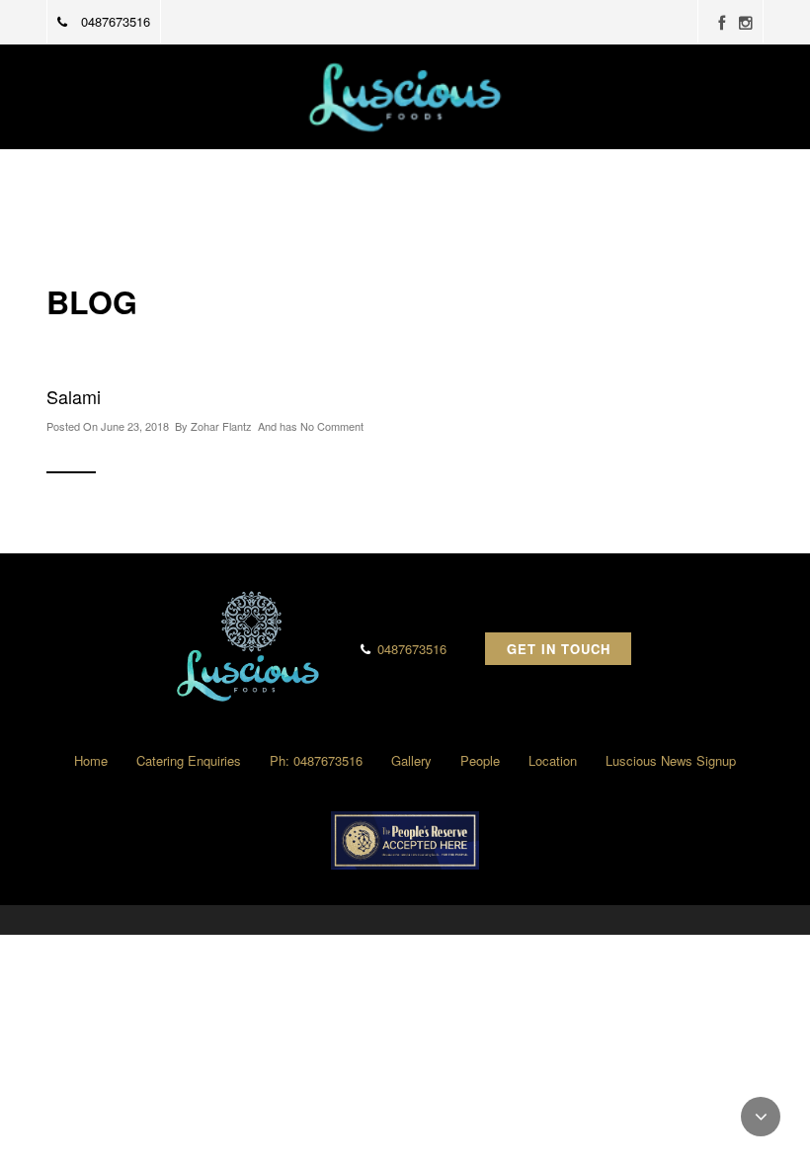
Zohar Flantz (221, 426)
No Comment (332, 426)
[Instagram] (746, 24)
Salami (73, 396)
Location (552, 760)
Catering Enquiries (188, 760)
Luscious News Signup (671, 760)
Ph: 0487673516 (316, 760)
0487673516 (113, 21)
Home (91, 760)
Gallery (411, 760)
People (480, 760)
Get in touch (558, 648)
